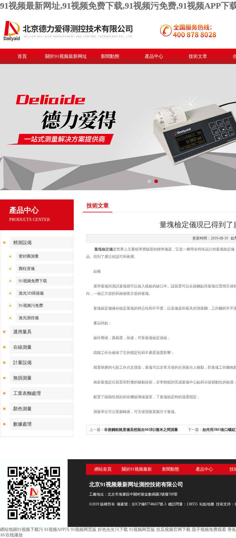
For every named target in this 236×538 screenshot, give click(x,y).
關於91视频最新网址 (66, 56)
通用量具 (22, 331)
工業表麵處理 (27, 393)
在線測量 (22, 347)
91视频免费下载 (33, 281)
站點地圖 (206, 504)
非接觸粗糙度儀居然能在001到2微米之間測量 (141, 430)
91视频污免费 (31, 305)
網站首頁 (103, 469)
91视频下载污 (30, 529)
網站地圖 (8, 529)
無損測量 (22, 377)
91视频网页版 (83, 529)
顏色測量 (22, 408)
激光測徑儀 (29, 317)
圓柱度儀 (27, 268)
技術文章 (198, 56)
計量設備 (22, 362)
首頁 (22, 56)
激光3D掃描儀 (31, 293)
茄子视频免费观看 (209, 529)
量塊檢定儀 (103, 249)
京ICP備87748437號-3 (149, 504)
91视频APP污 (56, 529)
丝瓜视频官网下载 (173, 529)
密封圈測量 (29, 256)
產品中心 (154, 56)
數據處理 (22, 424)
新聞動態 (110, 56)
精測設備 (22, 242)
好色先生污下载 (113, 529)
